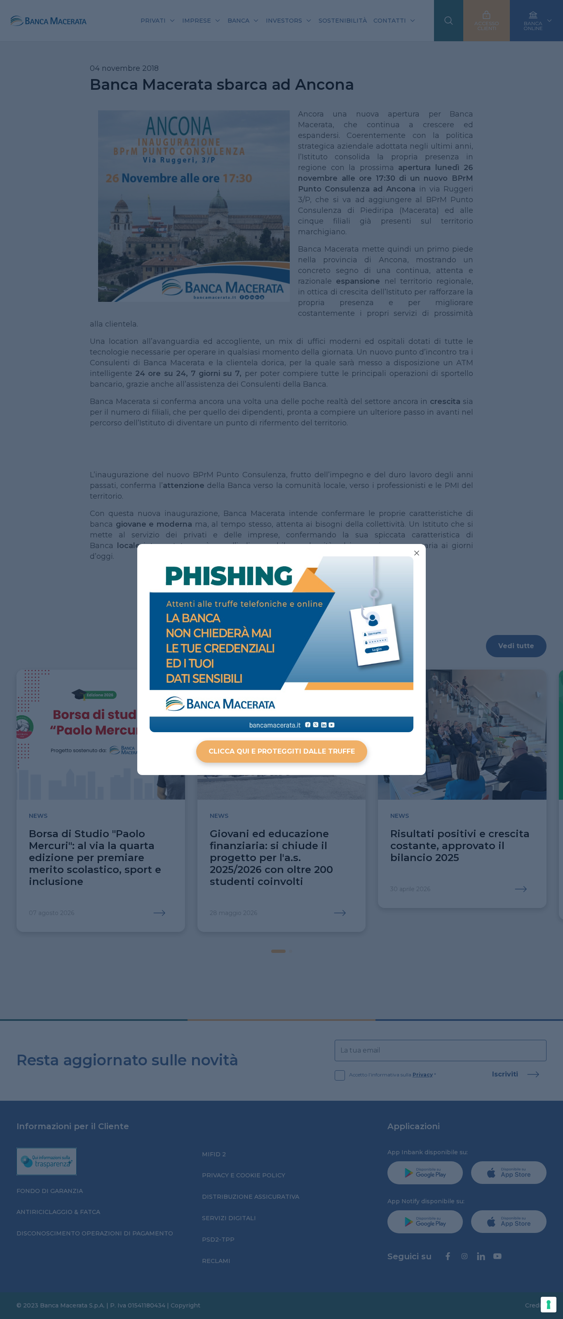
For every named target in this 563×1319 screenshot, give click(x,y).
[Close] (417, 553)
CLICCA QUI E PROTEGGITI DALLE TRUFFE (282, 751)
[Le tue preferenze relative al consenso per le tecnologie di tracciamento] (548, 1304)
